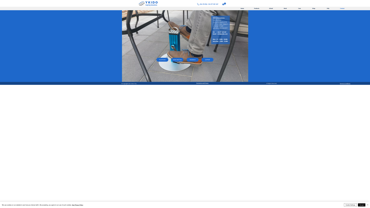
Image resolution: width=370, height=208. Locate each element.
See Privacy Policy (77, 205)
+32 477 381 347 (221, 32)
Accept (362, 205)
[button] (224, 4)
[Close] (368, 204)
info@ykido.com (222, 34)
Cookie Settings (350, 205)
